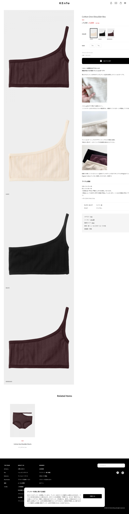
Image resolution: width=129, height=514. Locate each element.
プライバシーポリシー (23, 494)
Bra (91, 216)
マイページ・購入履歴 (44, 472)
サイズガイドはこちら (89, 198)
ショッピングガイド (23, 472)
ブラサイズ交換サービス (24, 479)
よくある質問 (21, 483)
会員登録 (41, 469)
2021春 (92, 220)
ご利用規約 (20, 486)
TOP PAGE (7, 465)
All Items (6, 469)
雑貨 (5, 483)
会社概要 (20, 497)
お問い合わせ (21, 469)
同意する (92, 496)
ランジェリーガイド (23, 476)
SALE (93, 223)
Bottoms (6, 476)
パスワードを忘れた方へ (45, 479)
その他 (5, 486)
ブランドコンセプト (23, 501)
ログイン (41, 483)
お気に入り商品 (43, 476)
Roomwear (7, 479)
